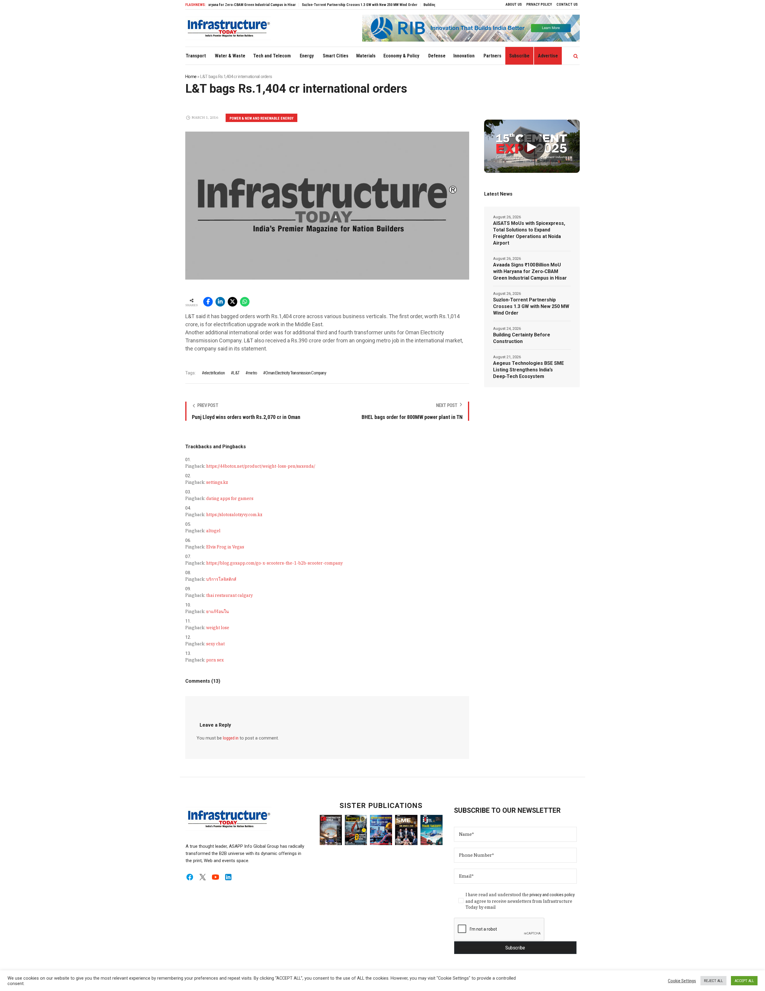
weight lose (217, 627)
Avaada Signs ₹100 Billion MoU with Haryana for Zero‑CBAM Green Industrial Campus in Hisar (530, 271)
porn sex (215, 660)
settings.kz (217, 482)
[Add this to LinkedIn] (220, 302)
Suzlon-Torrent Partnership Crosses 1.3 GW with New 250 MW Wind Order (330, 5)
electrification (214, 373)
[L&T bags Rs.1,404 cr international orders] (327, 205)
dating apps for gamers (229, 498)
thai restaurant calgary (229, 595)
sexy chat (215, 644)
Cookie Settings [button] (682, 981)
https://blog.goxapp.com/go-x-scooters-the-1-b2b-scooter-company (274, 563)
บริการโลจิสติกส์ (221, 579)
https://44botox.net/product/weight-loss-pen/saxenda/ (260, 466)
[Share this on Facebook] (208, 302)
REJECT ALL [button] (713, 980)
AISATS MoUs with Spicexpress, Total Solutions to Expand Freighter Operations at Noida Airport (529, 233)
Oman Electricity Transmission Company (295, 373)
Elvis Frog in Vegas (225, 547)
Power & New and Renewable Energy (261, 118)
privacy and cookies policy (552, 894)
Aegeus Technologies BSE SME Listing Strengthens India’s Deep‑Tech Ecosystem (528, 369)
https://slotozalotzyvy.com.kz (234, 514)
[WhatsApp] (245, 302)
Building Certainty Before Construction (425, 5)
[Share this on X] (232, 302)
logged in (230, 738)
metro (252, 373)
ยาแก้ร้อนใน (217, 611)
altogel (213, 530)
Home (190, 76)
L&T (236, 373)
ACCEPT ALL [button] (744, 980)
